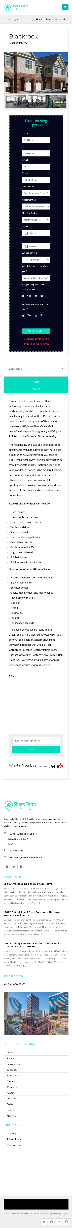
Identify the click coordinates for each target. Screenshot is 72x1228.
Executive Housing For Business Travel (28, 883)
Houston (11, 1098)
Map (36, 381)
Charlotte (12, 1087)
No (42, 295)
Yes (29, 295)
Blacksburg (15, 416)
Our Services (21, 1202)
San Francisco (14, 1075)
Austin (10, 1092)
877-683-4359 (15, 850)
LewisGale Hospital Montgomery (28, 431)
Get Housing (36, 331)
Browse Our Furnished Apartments (47, 1202)
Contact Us (25, 1207)
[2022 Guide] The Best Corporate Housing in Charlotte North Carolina (32, 945)
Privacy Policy (14, 1139)
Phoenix (11, 1058)
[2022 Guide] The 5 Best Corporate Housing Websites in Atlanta (32, 914)
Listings (49, 19)
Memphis (12, 1081)
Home (39, 19)
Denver (11, 1052)
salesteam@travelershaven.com (25, 857)
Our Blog (11, 1133)
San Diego (12, 1069)
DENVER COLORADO (14, 984)
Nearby (36, 388)
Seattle (11, 1109)
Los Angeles (13, 1064)
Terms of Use (14, 1145)
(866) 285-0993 (41, 1207)
